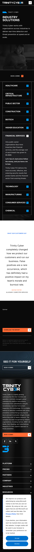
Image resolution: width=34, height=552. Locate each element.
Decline (17, 544)
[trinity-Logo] (12, 387)
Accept (17, 538)
